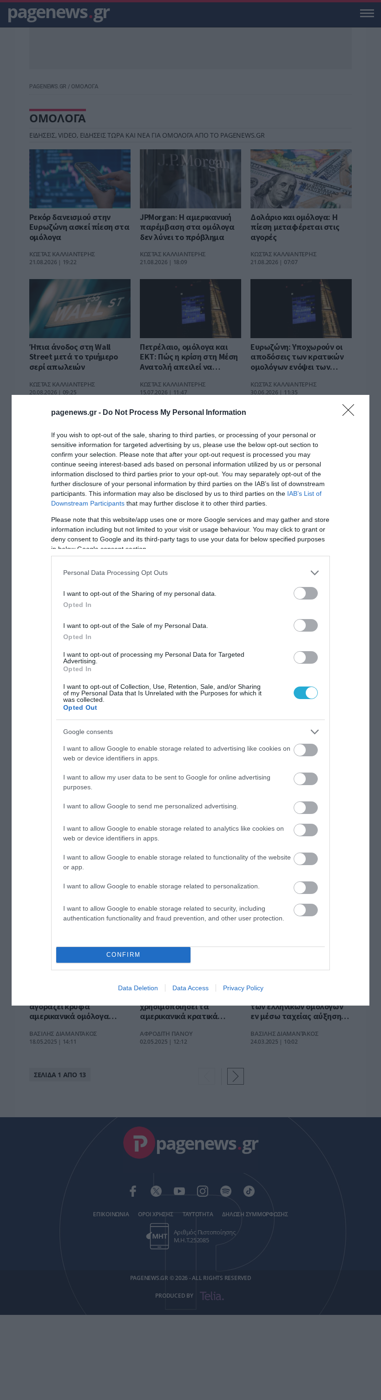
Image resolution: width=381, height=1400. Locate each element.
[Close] (351, 413)
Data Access (190, 988)
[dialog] (190, 700)
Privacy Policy (243, 988)
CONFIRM (123, 954)
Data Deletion (138, 988)
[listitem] (190, 573)
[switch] (306, 593)
